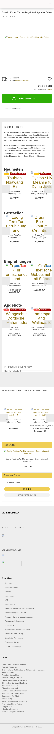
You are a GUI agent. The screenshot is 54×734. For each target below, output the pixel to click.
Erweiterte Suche (27, 495)
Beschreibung (14, 127)
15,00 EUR (27, 467)
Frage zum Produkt (13, 109)
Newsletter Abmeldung (14, 638)
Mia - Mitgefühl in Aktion (12, 704)
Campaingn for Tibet (10, 696)
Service (8, 592)
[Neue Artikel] (49, 445)
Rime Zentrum (8, 672)
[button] (6, 189)
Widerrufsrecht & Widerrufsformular (19, 608)
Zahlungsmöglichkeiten (14, 621)
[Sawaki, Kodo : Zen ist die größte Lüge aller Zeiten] (27, 37)
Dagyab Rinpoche (9, 667)
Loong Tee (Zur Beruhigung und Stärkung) (14, 236)
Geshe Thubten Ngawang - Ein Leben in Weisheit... (14, 192)
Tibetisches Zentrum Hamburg (14, 683)
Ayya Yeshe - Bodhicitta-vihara (14, 701)
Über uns (8, 583)
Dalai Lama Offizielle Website (14, 665)
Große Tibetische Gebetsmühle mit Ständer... (39, 285)
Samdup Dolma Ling (10, 675)
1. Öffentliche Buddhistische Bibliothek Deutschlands (23, 670)
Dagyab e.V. (7, 706)
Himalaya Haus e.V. (10, 709)
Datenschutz (10, 604)
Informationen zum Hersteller (18, 368)
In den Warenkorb (27, 98)
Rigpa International (10, 688)
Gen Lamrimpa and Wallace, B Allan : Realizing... (39, 328)
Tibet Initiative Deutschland (13, 693)
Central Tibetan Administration (14, 691)
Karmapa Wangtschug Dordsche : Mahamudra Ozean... (14, 328)
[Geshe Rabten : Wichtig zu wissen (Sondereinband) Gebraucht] (27, 452)
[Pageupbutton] (47, 730)
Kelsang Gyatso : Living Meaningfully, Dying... (39, 192)
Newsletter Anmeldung (14, 634)
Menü (4, 4)
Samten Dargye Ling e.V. (12, 678)
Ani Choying (7, 699)
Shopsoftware (17, 727)
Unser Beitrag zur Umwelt (15, 613)
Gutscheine (9, 625)
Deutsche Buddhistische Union (14, 680)
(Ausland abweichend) (22, 80)
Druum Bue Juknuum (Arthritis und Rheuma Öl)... (39, 236)
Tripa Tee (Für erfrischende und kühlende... (14, 285)
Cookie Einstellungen (13, 646)
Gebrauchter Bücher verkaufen (17, 629)
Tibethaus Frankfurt (10, 685)
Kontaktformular (11, 587)
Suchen (27, 489)
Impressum (9, 596)
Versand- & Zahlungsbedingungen (19, 617)
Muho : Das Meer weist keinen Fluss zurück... (13, 420)
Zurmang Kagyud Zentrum (13, 712)
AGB (6, 600)
